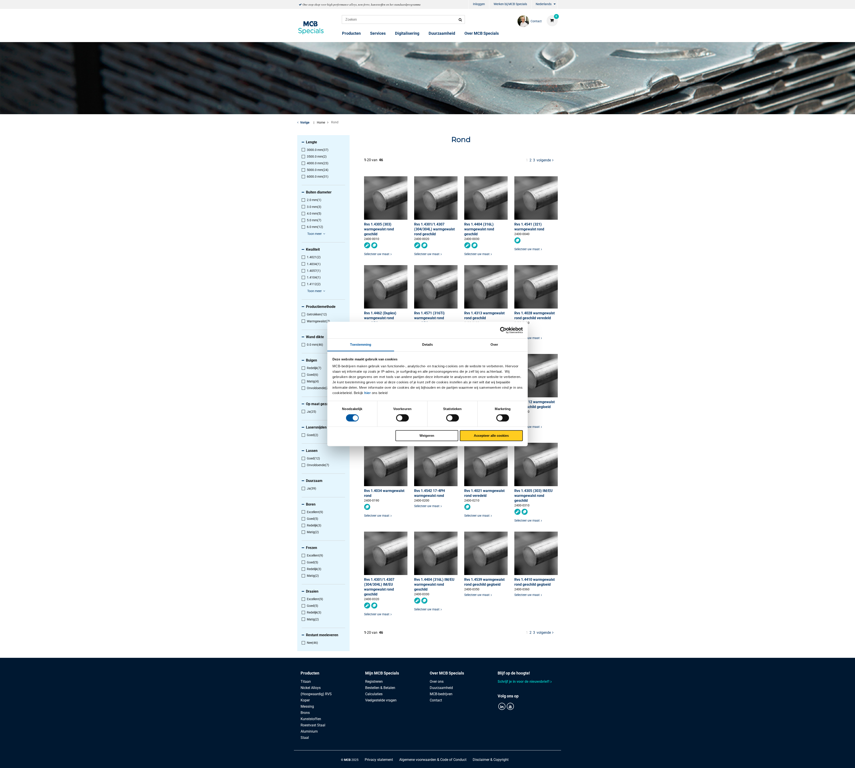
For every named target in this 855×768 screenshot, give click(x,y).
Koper (305, 700)
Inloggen (479, 4)
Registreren (374, 681)
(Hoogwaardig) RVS (316, 694)
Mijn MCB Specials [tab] (382, 673)
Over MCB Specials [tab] (447, 673)
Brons (305, 713)
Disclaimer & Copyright (491, 760)
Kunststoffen (311, 719)
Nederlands (544, 4)
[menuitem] (478, 4)
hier (367, 393)
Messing (307, 706)
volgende (545, 160)
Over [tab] (494, 344)
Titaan (306, 681)
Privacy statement (379, 760)
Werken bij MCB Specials (510, 4)
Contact (436, 700)
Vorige (304, 122)
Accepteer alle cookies (491, 435)
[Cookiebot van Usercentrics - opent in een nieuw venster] (503, 330)
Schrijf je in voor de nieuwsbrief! (523, 681)
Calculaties (374, 694)
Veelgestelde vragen (381, 700)
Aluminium (309, 731)
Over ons (437, 681)
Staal (305, 737)
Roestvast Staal (313, 725)
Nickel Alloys (311, 688)
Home (321, 122)
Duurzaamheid (442, 33)
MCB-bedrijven (441, 694)
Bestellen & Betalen (380, 688)
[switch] (402, 418)
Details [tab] (427, 344)
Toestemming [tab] (360, 344)
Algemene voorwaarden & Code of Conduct (432, 760)
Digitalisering (407, 33)
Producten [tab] (310, 673)
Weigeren (426, 435)
